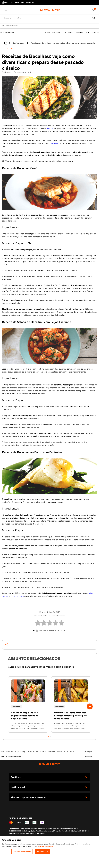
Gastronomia (19, 43)
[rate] (38, 623)
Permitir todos (42, 851)
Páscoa (50, 128)
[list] (5, 10)
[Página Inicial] (49, 763)
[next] (90, 706)
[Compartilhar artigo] (6, 644)
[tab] (48, 736)
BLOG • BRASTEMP (7, 32)
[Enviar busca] (93, 18)
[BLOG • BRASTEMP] (5, 43)
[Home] (50, 9)
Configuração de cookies (22, 851)
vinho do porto (17, 596)
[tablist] (49, 735)
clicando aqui (30, 2)
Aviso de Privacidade (45, 846)
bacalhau (55, 143)
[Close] (95, 2)
